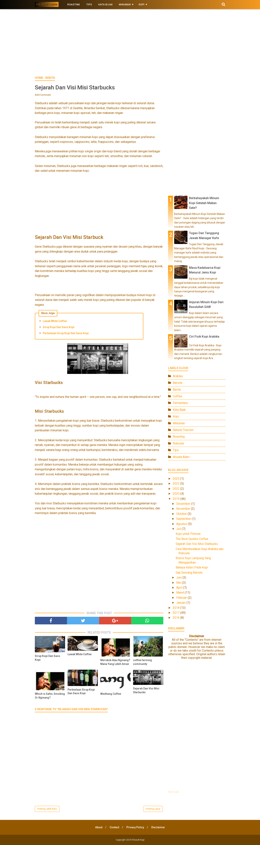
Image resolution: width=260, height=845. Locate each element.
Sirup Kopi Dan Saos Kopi (58, 327)
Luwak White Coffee (55, 321)
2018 (176, 608)
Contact (114, 827)
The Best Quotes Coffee (192, 539)
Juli (179, 529)
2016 (176, 617)
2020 (176, 493)
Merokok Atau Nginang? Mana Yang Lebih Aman (115, 662)
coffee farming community (142, 662)
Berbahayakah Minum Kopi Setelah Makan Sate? (204, 203)
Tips (89, 4)
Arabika (178, 376)
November (183, 508)
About (98, 827)
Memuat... (174, 792)
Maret (180, 592)
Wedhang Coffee (110, 693)
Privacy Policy (135, 827)
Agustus (182, 524)
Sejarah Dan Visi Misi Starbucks (146, 690)
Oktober (182, 514)
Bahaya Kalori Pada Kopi (192, 567)
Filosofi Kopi (138, 840)
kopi (141, 4)
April (179, 587)
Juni (179, 577)
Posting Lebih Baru (47, 809)
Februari (182, 597)
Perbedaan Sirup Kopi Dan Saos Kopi (66, 333)
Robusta (178, 443)
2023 (176, 483)
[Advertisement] (130, 43)
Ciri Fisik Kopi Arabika (204, 336)
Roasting (73, 4)
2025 (176, 478)
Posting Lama (153, 809)
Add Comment (43, 94)
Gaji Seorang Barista (189, 572)
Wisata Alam (181, 457)
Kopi (176, 416)
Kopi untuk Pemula (188, 534)
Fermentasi (180, 403)
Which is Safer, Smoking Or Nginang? (50, 695)
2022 (176, 488)
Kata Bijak (105, 4)
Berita (177, 389)
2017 (176, 612)
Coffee (177, 396)
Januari (181, 602)
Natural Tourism (183, 430)
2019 (176, 499)
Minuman (125, 4)
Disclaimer (158, 827)
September (184, 519)
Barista (177, 383)
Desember (183, 504)
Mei (179, 582)
